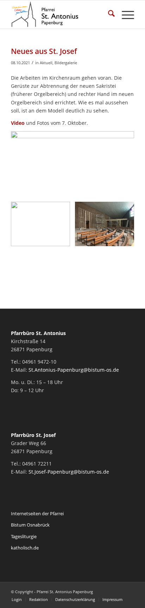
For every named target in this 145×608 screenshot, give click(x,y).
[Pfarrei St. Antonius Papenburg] (60, 14)
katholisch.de (25, 548)
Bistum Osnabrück (30, 525)
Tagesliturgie (24, 536)
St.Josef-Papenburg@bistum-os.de (69, 471)
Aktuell (46, 62)
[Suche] (108, 14)
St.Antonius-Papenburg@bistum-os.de (74, 369)
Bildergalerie (66, 62)
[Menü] (124, 14)
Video (18, 123)
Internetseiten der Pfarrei (37, 513)
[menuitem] (108, 14)
